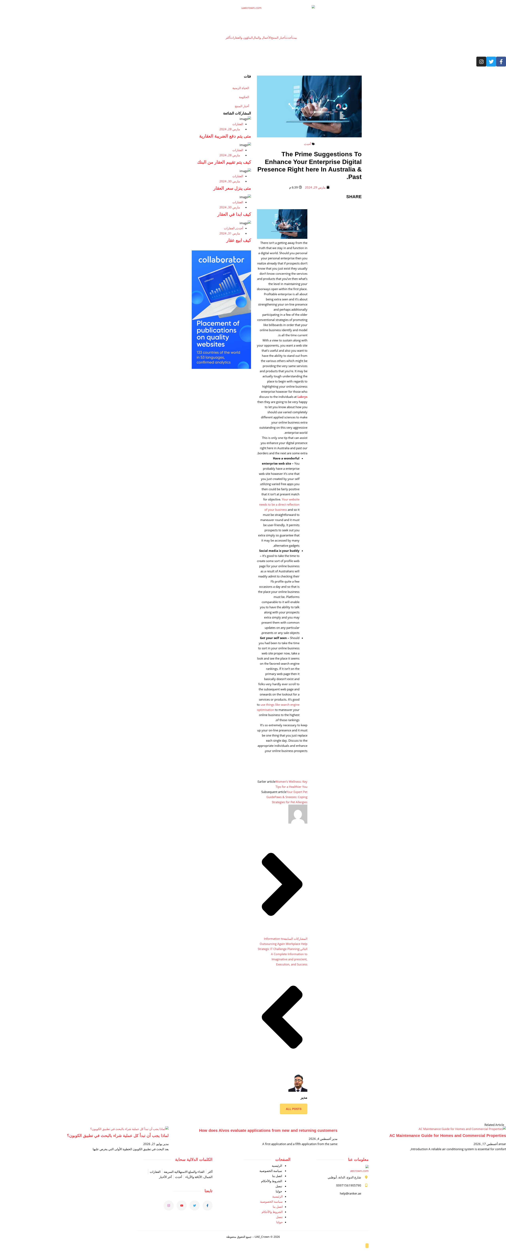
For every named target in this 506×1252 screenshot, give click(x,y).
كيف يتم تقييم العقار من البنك (224, 162)
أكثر (228, 37)
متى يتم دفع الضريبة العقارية (225, 136)
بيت (294, 37)
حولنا (279, 1191)
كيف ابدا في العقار (234, 214)
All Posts (293, 1108)
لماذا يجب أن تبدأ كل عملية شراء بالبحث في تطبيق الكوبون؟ (118, 1135)
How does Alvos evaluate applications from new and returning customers (268, 1130)
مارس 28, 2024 (229, 129)
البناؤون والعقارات (241, 37)
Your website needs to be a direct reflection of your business (279, 504)
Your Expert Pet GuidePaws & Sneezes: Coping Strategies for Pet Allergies (286, 797)
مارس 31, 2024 (229, 233)
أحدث (288, 37)
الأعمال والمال (262, 37)
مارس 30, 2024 (229, 181)
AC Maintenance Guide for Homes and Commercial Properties (447, 1135)
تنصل (279, 1186)
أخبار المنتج (278, 37)
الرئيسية (277, 1166)
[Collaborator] (221, 368)
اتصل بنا (277, 1176)
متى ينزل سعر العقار (232, 188)
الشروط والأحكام (271, 1181)
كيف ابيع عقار (238, 240)
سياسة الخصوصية (271, 1171)
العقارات (237, 124)
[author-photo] (297, 822)
